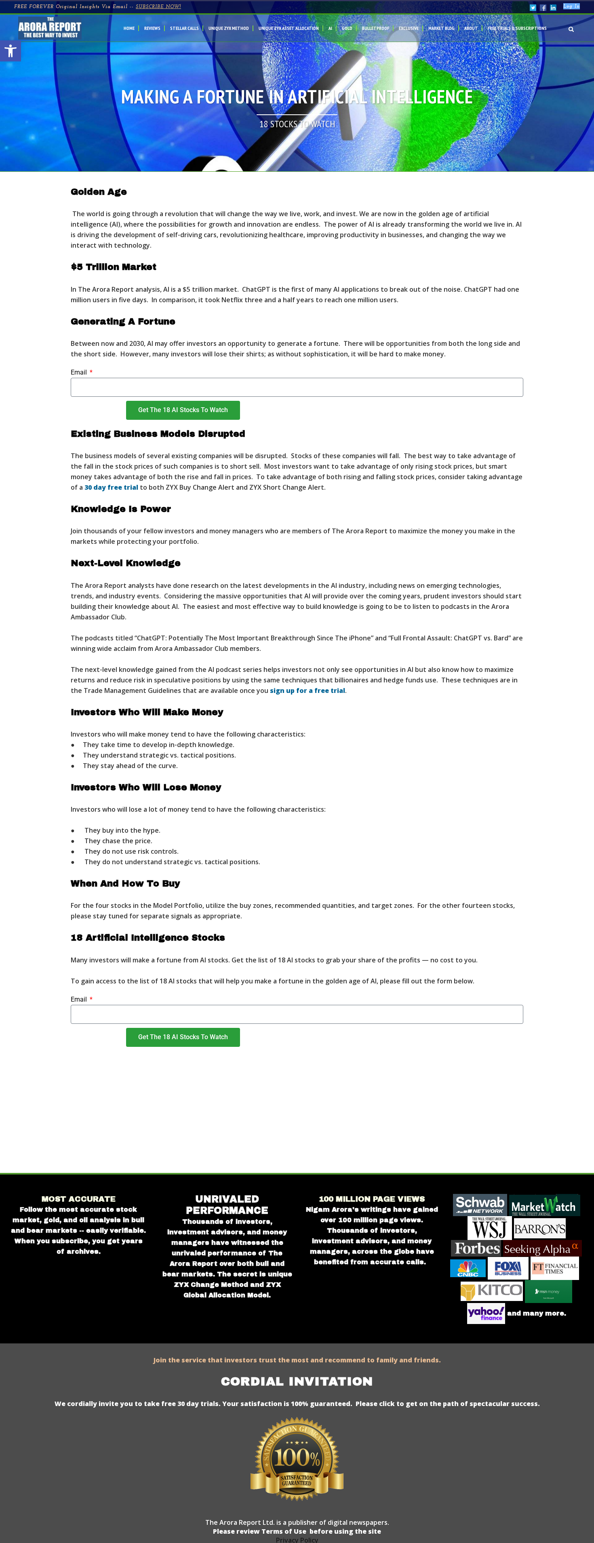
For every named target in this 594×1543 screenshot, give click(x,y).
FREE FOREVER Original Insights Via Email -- (97, 6)
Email (79, 372)
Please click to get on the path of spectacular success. (448, 1403)
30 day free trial (111, 487)
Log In (571, 6)
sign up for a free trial (307, 690)
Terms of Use (283, 1531)
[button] (10, 50)
